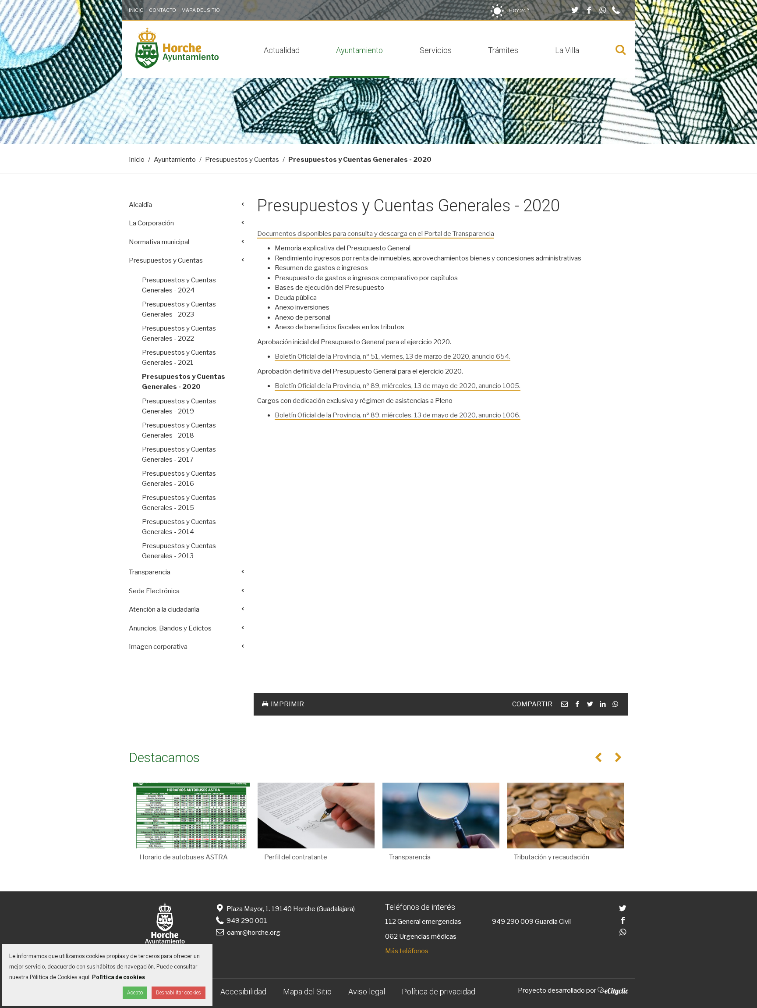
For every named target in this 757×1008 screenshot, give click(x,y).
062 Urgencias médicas (420, 936)
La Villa (567, 50)
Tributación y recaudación (551, 857)
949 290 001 (246, 921)
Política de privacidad (438, 991)
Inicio (136, 10)
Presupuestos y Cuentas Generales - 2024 (179, 285)
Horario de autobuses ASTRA (183, 857)
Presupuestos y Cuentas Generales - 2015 (179, 503)
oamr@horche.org (253, 933)
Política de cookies (118, 977)
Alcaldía (140, 205)
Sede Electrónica (154, 591)
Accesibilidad (243, 991)
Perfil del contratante (295, 857)
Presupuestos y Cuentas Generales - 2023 (179, 309)
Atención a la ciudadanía (164, 609)
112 (390, 922)
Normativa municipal (159, 242)
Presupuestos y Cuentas (242, 160)
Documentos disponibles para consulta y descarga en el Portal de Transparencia (375, 234)
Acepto (135, 993)
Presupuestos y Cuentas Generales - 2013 (179, 551)
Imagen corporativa (158, 647)
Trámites (503, 50)
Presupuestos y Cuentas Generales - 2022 (179, 333)
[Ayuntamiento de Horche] (177, 66)
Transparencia (149, 572)
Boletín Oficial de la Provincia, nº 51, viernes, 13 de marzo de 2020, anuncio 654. (392, 356)
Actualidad (282, 50)
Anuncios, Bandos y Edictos (170, 628)
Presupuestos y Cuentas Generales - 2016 (179, 479)
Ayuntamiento (359, 50)
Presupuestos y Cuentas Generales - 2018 (179, 430)
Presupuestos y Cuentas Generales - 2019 (179, 406)
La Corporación (151, 223)
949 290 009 (513, 922)
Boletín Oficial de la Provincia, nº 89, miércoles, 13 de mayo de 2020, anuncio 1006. (397, 415)
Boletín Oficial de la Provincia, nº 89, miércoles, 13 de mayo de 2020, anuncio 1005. (397, 386)
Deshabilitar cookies (178, 993)
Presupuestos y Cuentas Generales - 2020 (183, 382)
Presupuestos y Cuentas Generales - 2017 (179, 454)
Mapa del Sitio (200, 10)
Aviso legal (366, 991)
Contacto (162, 10)
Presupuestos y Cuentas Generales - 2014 (179, 527)
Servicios (436, 50)
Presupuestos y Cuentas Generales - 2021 (179, 358)
